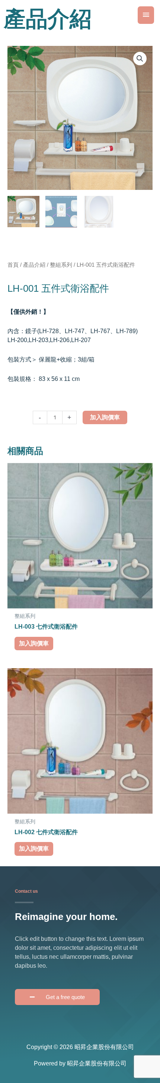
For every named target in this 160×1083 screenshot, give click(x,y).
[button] (140, 58)
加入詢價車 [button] (34, 643)
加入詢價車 (105, 417)
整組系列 (61, 265)
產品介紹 (34, 265)
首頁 (13, 265)
